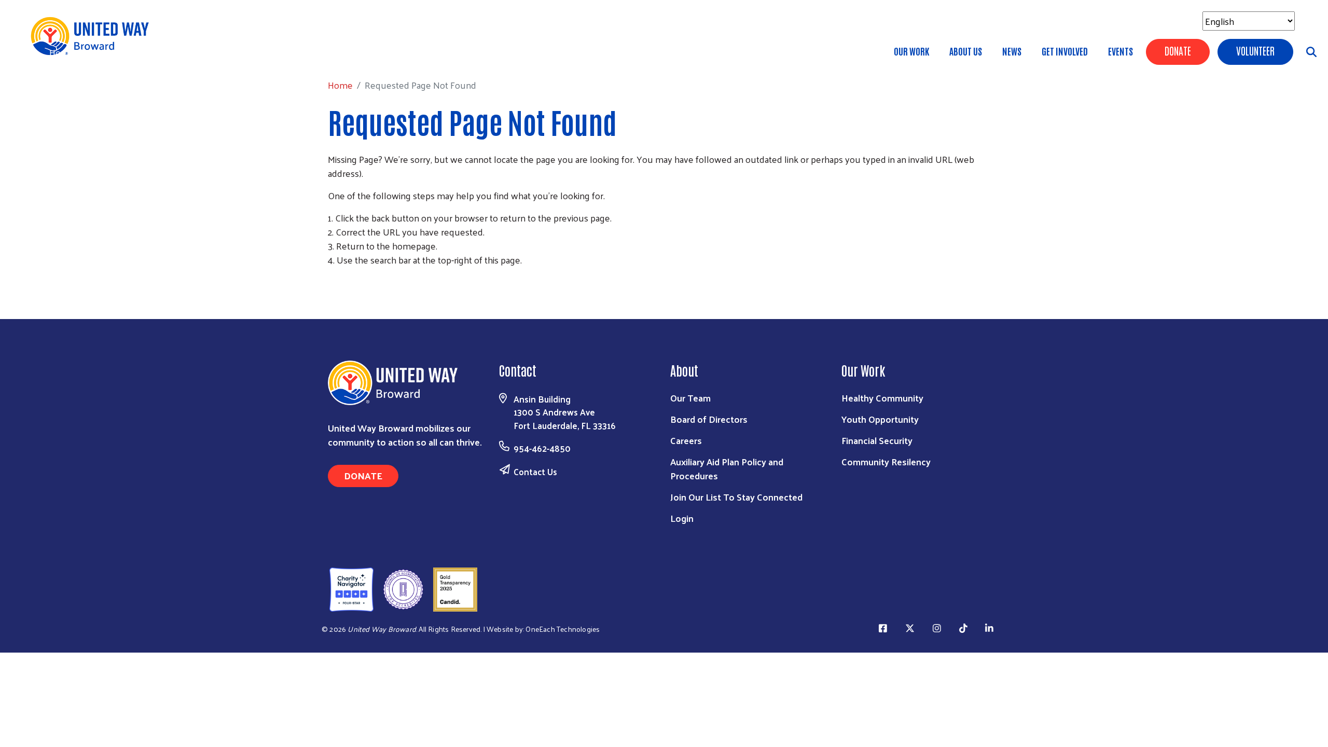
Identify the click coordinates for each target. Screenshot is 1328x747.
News (1011, 51)
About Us (965, 51)
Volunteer (1255, 50)
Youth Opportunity (880, 419)
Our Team (690, 398)
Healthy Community (882, 398)
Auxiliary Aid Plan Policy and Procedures (726, 468)
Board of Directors (709, 419)
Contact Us (535, 471)
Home (61, 52)
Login (682, 518)
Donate (1178, 50)
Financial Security (876, 440)
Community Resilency (886, 461)
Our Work (911, 51)
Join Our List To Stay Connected (736, 497)
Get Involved (1065, 51)
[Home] (93, 36)
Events (1120, 51)
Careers (686, 440)
